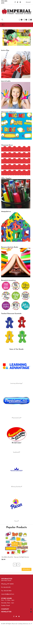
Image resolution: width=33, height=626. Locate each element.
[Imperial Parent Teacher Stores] (16, 11)
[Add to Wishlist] (16, 544)
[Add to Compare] (13, 544)
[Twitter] (17, 2)
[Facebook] (13, 616)
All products (26, 569)
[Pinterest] (20, 2)
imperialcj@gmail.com (7, 594)
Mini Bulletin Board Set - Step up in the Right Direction (15, 557)
